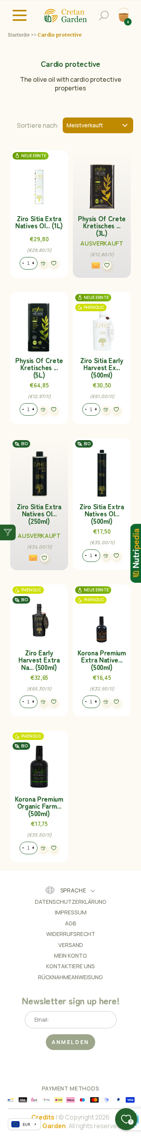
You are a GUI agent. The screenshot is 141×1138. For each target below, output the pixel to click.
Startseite (19, 35)
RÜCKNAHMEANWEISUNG (70, 977)
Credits (42, 1117)
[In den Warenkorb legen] (43, 263)
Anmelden (70, 1042)
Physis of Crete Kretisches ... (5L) (39, 367)
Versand (70, 945)
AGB (70, 923)
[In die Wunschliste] (53, 263)
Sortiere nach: (38, 125)
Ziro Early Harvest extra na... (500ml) (39, 660)
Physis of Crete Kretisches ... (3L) (102, 226)
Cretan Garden (42, 1125)
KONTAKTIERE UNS (70, 966)
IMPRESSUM (71, 912)
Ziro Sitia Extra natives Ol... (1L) (39, 222)
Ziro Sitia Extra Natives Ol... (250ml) (39, 514)
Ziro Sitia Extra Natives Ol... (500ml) (102, 514)
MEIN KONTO (70, 955)
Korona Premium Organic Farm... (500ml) (39, 806)
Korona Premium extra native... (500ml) (102, 660)
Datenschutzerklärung (71, 902)
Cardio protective (59, 35)
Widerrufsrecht (70, 934)
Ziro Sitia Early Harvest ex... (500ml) (101, 367)
